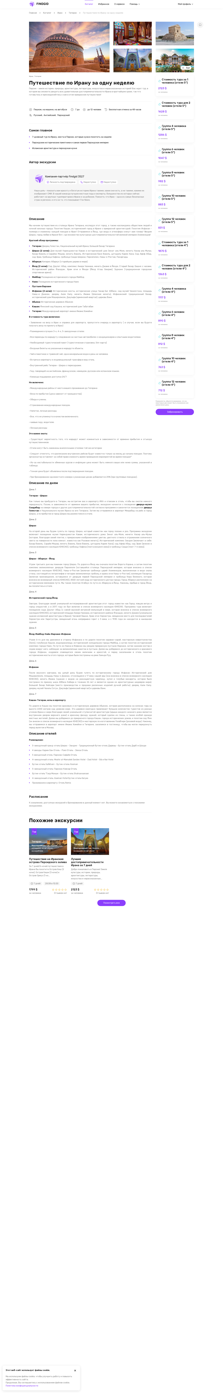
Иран (59, 13)
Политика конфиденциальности (22, 1385)
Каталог (89, 4)
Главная (33, 13)
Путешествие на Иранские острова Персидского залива (48, 860)
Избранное (103, 4)
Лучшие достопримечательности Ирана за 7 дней (87, 862)
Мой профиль (184, 4)
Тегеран (73, 13)
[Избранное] (200, 25)
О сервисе (119, 4)
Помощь (134, 4)
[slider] (59, 890)
